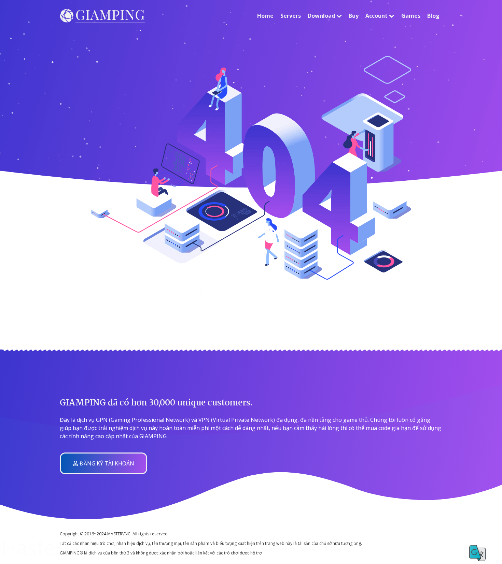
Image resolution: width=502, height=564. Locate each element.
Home (265, 15)
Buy (354, 15)
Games (410, 15)
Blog (433, 15)
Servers (290, 15)
